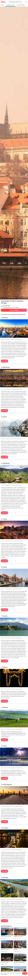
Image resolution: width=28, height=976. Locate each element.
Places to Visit (4, 938)
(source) (18, 297)
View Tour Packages (14, 310)
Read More (4, 361)
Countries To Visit (10, 5)
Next (26, 153)
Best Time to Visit (21, 5)
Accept (25, 973)
